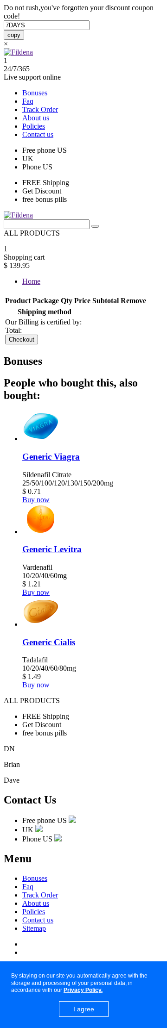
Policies (33, 126)
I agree (83, 1009)
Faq (27, 101)
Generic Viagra (51, 456)
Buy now (36, 500)
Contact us (37, 134)
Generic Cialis (48, 642)
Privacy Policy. (83, 990)
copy (13, 34)
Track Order (40, 109)
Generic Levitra (52, 549)
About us (35, 118)
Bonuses (34, 93)
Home (31, 281)
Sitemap (34, 928)
